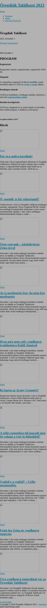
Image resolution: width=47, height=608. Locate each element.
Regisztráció (13, 43)
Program (3, 43)
